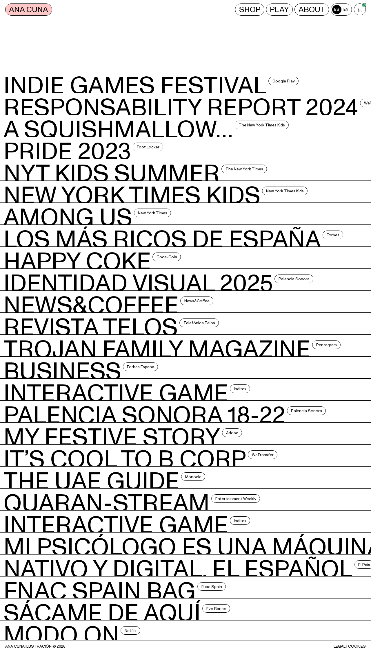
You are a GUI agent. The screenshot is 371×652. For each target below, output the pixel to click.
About (312, 9)
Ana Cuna (28, 9)
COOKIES (357, 646)
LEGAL (339, 646)
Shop (250, 9)
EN (345, 9)
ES (336, 9)
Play (279, 9)
